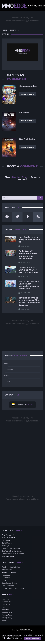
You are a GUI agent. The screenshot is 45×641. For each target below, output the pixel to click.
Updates (10, 369)
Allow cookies (32, 638)
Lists (8, 381)
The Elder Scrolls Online (11, 548)
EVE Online (24, 113)
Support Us (6, 602)
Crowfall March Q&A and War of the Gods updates (28, 270)
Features (7, 375)
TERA (4, 580)
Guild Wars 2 (7, 543)
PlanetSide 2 (7, 575)
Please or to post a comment (22, 178)
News (6, 363)
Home (4, 30)
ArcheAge (5, 546)
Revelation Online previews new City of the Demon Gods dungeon (29, 301)
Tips (3, 607)
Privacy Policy (7, 618)
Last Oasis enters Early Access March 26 (29, 239)
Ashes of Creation (9, 572)
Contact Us (6, 604)
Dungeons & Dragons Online (13, 588)
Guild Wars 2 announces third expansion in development (27, 255)
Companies (15, 30)
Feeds (4, 620)
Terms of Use (7, 615)
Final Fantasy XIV (8, 535)
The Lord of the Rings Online (13, 554)
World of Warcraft (8, 538)
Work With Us (7, 612)
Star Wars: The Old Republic (12, 551)
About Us (5, 599)
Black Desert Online (9, 583)
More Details (27, 94)
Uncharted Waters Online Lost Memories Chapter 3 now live (28, 285)
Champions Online (28, 86)
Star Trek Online (27, 139)
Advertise (5, 610)
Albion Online (7, 570)
